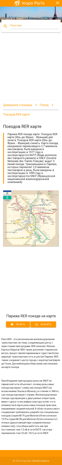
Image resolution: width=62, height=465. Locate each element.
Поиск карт (16, 25)
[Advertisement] (31, 69)
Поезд (44, 105)
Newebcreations (40, 461)
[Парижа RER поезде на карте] (31, 245)
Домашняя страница (17, 105)
